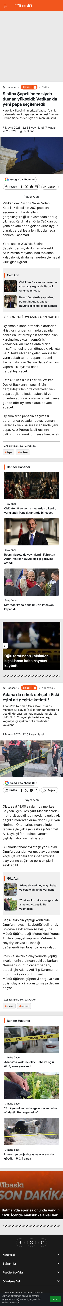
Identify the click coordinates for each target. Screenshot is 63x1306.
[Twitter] (31, 1242)
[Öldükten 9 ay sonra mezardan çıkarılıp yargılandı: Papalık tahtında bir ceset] (31, 286)
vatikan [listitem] (23, 452)
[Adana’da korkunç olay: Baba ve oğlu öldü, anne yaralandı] (31, 889)
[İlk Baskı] (23, 5)
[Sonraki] (57, 646)
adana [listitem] (9, 1006)
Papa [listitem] (8, 452)
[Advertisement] (31, 45)
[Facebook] (20, 1242)
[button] (34, 87)
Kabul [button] (55, 1299)
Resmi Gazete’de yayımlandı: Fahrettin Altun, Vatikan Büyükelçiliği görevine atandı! (29, 559)
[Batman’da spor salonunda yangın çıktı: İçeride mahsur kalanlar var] (31, 1195)
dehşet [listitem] (24, 1006)
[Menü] (6, 5)
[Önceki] (5, 646)
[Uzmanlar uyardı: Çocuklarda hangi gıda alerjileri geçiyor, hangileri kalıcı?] (31, 646)
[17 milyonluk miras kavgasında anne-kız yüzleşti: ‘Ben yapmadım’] (31, 904)
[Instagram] (42, 1242)
